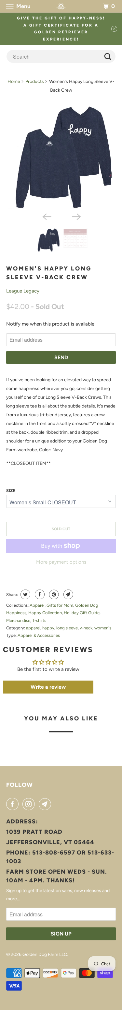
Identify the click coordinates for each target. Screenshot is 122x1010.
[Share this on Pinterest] (53, 594)
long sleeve (67, 628)
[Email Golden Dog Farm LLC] (46, 804)
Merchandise (18, 620)
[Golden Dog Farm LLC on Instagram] (29, 804)
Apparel (37, 605)
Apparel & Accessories (39, 635)
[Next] (76, 216)
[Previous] (46, 216)
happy (48, 628)
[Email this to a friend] (67, 594)
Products (34, 81)
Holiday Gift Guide (82, 612)
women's (102, 628)
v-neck (86, 628)
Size (10, 490)
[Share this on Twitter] (24, 594)
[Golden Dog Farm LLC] (61, 6)
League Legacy (22, 291)
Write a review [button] (48, 687)
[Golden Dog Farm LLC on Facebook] (13, 804)
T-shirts (39, 620)
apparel (33, 628)
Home (13, 81)
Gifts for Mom (60, 605)
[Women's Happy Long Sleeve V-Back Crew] (61, 157)
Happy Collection (45, 612)
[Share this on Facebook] (39, 594)
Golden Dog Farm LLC (44, 954)
